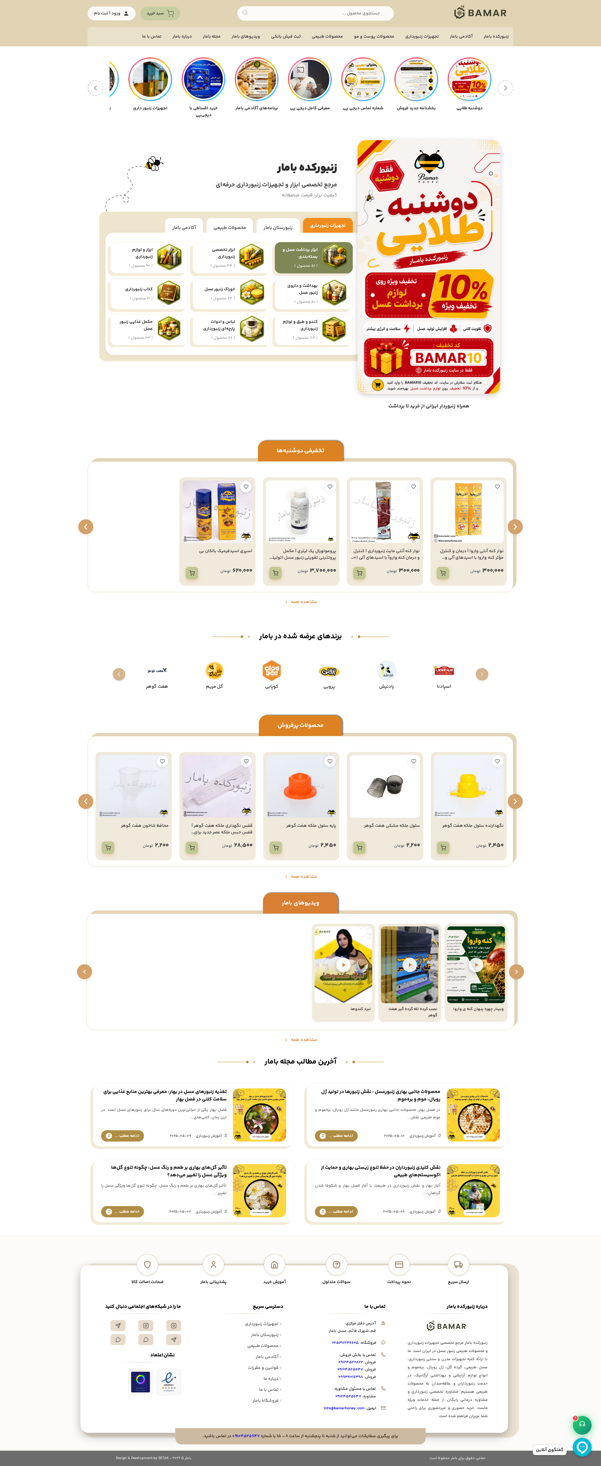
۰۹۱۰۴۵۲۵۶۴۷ (350, 1369)
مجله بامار (212, 36)
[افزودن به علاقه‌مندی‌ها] (497, 486)
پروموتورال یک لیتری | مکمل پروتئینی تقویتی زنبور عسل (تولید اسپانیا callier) (304, 558)
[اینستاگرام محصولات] (145, 1325)
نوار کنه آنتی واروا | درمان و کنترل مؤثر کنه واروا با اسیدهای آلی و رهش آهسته (472, 558)
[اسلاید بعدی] (84, 971)
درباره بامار (182, 36)
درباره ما (273, 1378)
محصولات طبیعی (327, 36)
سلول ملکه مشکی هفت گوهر (476, 825)
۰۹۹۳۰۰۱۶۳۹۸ (350, 1377)
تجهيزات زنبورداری (422, 36)
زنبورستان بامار (278, 225)
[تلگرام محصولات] (173, 1339)
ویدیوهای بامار (246, 36)
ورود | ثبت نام (107, 13)
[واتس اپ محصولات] (118, 1339)
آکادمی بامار (461, 36)
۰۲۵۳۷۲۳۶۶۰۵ (345, 1343)
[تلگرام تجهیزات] (118, 1325)
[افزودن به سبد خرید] (443, 573)
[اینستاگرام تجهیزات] (173, 1325)
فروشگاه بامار (267, 1400)
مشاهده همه (304, 602)
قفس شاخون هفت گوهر (146, 825)
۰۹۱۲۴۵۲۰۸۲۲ (350, 1362)
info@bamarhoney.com (344, 1408)
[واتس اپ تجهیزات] (145, 1339)
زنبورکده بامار (496, 36)
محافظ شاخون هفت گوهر (229, 825)
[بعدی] (95, 88)
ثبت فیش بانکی (286, 36)
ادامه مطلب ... (340, 1136)
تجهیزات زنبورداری (328, 227)
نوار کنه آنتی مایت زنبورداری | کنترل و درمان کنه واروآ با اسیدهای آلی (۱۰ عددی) (386, 558)
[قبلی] (505, 88)
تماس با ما (152, 36)
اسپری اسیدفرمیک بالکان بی (225, 551)
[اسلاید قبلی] (516, 971)
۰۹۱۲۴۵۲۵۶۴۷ (348, 1396)
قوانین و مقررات (265, 1368)
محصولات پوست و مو (374, 36)
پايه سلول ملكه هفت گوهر (395, 825)
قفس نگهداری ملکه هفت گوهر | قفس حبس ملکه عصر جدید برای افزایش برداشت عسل (305, 832)
